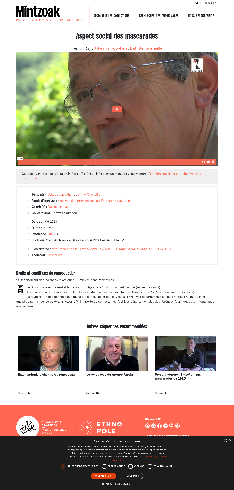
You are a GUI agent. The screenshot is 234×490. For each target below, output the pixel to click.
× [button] (230, 440)
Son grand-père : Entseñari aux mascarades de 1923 (178, 376)
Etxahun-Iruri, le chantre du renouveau (46, 374)
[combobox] (225, 440)
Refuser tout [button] (131, 475)
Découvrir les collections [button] (112, 16)
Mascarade (55, 255)
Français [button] (209, 2)
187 (51, 234)
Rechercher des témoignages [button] (158, 16)
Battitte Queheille (146, 48)
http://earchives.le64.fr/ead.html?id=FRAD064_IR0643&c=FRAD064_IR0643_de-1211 (111, 249)
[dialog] (117, 463)
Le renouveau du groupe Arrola (109, 374)
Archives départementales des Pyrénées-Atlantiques (94, 200)
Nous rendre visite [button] (201, 16)
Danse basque (58, 206)
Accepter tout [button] (103, 475)
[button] (117, 484)
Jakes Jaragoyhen (111, 48)
